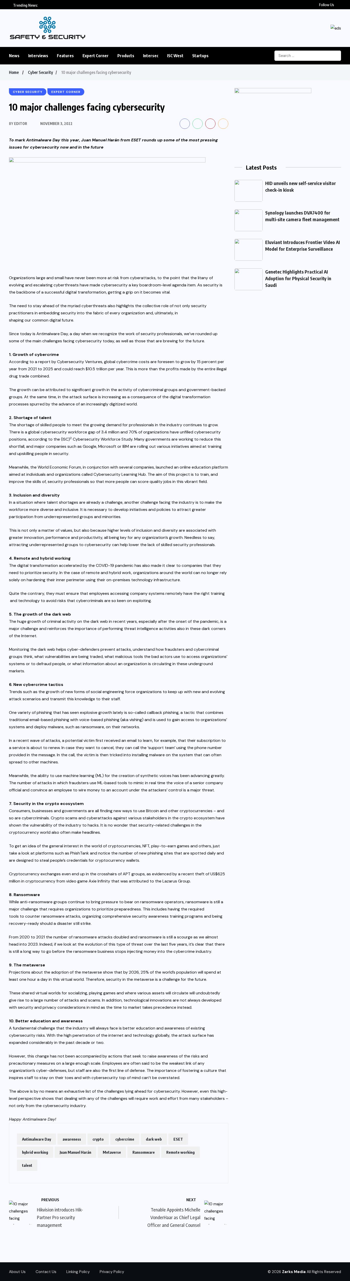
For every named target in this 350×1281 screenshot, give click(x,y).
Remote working (180, 1152)
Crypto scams (64, 818)
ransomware (92, 727)
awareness (72, 1139)
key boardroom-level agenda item (163, 285)
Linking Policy (78, 1271)
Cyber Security (40, 72)
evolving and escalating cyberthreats (44, 285)
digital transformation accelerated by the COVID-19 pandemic (75, 565)
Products (125, 55)
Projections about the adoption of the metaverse (55, 972)
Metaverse (112, 1152)
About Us (17, 1271)
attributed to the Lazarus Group (159, 881)
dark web (154, 1139)
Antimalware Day (36, 1139)
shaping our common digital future (41, 320)
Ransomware (143, 1152)
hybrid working (35, 1152)
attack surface (83, 397)
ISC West (175, 55)
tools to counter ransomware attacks (44, 916)
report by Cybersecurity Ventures (70, 361)
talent (27, 1165)
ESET (178, 1139)
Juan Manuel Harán (100, 140)
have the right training (204, 593)
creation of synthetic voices (145, 775)
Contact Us (46, 1271)
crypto (98, 1139)
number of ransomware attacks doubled (91, 937)
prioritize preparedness (119, 909)
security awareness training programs (167, 916)
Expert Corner (96, 55)
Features (65, 55)
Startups (200, 55)
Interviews (38, 55)
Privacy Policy (112, 1271)
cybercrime (124, 1139)
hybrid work (120, 572)
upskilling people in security (42, 453)
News (14, 55)
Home (14, 72)
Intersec (150, 55)
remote (93, 572)
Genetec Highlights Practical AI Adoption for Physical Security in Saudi (298, 278)
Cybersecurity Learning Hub (120, 474)
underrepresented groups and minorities (82, 516)
